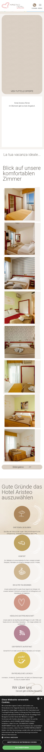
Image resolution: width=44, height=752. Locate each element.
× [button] (41, 698)
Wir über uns (22, 687)
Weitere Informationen (9, 735)
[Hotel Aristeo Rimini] (13, 5)
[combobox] (38, 699)
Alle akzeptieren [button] (22, 748)
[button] (22, 737)
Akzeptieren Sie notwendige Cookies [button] (22, 742)
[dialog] (22, 724)
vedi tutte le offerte (22, 91)
